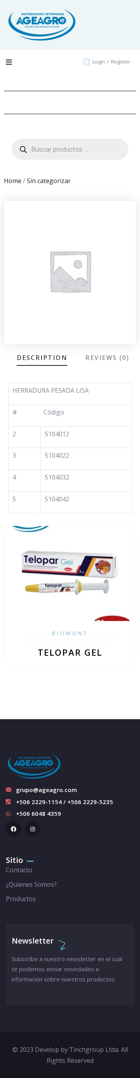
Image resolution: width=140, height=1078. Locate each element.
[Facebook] (13, 828)
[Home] (42, 25)
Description (42, 357)
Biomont (70, 633)
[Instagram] (32, 828)
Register (120, 61)
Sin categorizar (49, 180)
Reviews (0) (107, 357)
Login (99, 61)
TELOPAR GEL (70, 652)
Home (12, 180)
